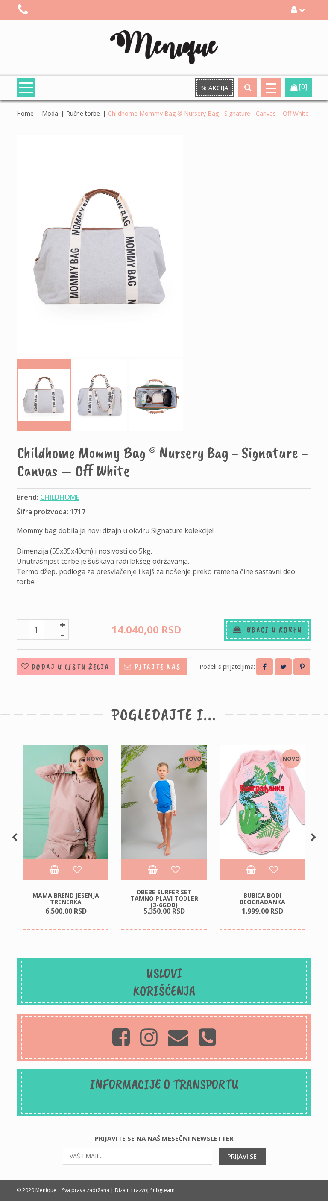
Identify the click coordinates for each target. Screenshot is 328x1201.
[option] (66, 837)
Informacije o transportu (164, 1084)
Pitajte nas (158, 666)
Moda (50, 113)
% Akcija (214, 87)
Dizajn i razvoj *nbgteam (145, 1190)
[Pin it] (301, 666)
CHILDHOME (59, 497)
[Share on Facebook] (264, 666)
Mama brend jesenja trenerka (65, 898)
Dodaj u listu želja (70, 666)
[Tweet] (283, 666)
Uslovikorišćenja (164, 981)
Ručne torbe (83, 113)
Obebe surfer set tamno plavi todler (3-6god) (164, 898)
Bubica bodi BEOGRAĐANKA (262, 898)
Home (25, 113)
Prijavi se (242, 1156)
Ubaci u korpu (272, 629)
